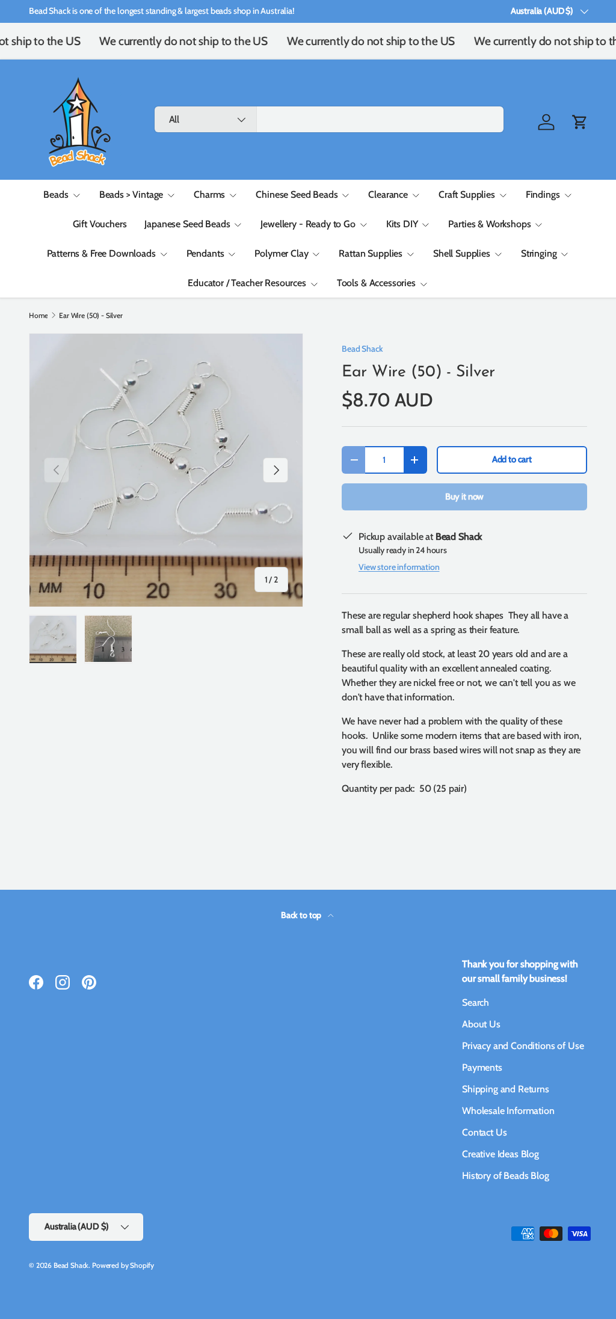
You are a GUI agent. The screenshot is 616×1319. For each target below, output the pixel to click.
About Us (481, 1024)
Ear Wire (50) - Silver (90, 315)
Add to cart (512, 459)
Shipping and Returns (505, 1089)
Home (38, 315)
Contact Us (484, 1132)
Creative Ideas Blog (500, 1154)
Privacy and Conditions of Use (523, 1045)
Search (475, 1002)
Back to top (302, 915)
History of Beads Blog (505, 1175)
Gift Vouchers (100, 224)
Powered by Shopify (123, 1265)
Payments (482, 1067)
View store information (399, 567)
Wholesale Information (508, 1110)
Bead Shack (362, 348)
